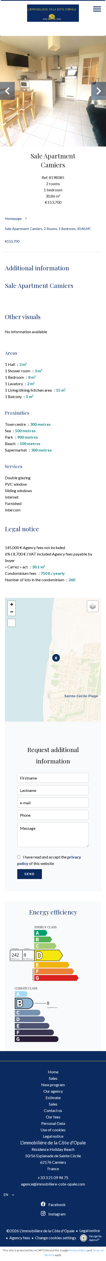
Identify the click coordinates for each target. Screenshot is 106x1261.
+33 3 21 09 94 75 (53, 1177)
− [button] (11, 612)
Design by (95, 1238)
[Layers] (92, 606)
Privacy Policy (78, 1250)
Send (29, 874)
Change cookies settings (55, 1237)
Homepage (13, 218)
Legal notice (89, 1230)
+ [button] (11, 604)
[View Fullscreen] (11, 623)
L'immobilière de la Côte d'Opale (53, 1142)
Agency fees (19, 1237)
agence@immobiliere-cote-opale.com (53, 1184)
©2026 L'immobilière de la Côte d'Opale (40, 1230)
